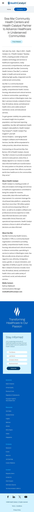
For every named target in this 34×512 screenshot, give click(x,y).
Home (9, 9)
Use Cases (8, 411)
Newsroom (8, 448)
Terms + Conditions (17, 506)
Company (9, 444)
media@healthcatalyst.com (12, 292)
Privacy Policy (17, 510)
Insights (8, 418)
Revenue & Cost (10, 391)
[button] (3, 3)
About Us (8, 455)
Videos (7, 433)
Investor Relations (10, 463)
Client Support (9, 481)
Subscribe (13, 368)
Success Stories (10, 415)
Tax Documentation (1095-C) (13, 488)
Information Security (11, 484)
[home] (20, 3)
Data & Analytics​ (10, 383)
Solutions (9, 380)
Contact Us (8, 477)
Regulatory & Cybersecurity (12, 395)
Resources (9, 407)
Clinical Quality (9, 387)
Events (7, 451)
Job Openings (9, 459)
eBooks (8, 426)
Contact (8, 469)
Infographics (9, 437)
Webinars (8, 422)
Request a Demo (10, 473)
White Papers (9, 430)
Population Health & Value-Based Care (11, 399)
